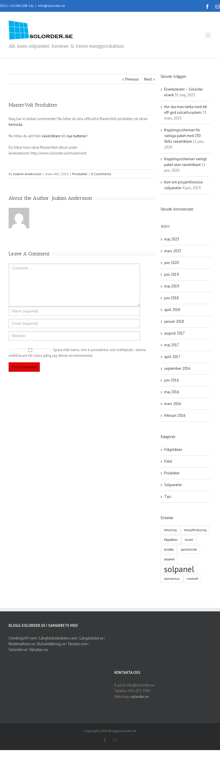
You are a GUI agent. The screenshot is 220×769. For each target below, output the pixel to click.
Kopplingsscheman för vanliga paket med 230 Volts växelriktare (182, 136)
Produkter (79, 174)
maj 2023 (171, 239)
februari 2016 (174, 415)
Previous (132, 79)
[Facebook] (207, 6)
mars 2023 (172, 250)
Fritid (168, 461)
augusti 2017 (174, 333)
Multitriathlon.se (22, 643)
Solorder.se (18, 649)
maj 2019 (171, 286)
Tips (167, 496)
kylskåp (169, 549)
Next (148, 79)
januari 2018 (174, 321)
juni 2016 (171, 380)
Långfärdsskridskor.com (58, 638)
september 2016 (177, 368)
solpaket (169, 559)
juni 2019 (171, 274)
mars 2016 (172, 403)
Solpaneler (173, 484)
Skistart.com (78, 643)
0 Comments (101, 174)
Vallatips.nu (39, 649)
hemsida (15, 124)
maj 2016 (171, 392)
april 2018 (172, 309)
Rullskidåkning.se (51, 643)
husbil (189, 540)
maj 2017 (171, 345)
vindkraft (192, 579)
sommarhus (171, 579)
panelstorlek (189, 549)
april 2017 (172, 356)
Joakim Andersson (27, 174)
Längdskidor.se (91, 638)
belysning (170, 530)
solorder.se (140, 696)
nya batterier (76, 136)
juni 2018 (171, 298)
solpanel (179, 569)
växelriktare (51, 136)
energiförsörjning (195, 530)
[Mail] (217, 6)
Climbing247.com (23, 638)
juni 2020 (171, 262)
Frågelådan (173, 449)
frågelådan (171, 540)
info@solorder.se (51, 5)
